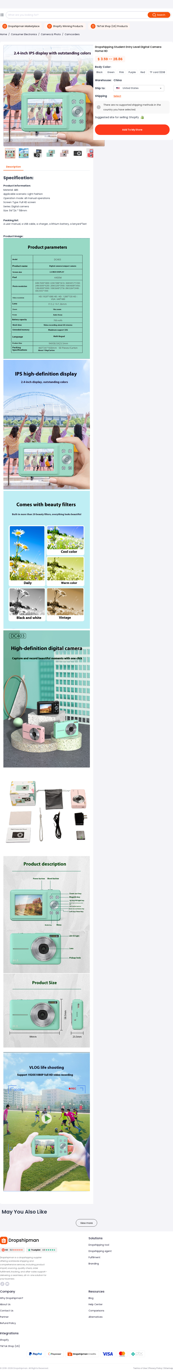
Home (3, 34)
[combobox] (134, 88)
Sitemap (168, 1368)
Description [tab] (13, 166)
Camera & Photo (51, 34)
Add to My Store (132, 129)
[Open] (160, 88)
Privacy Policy (155, 1368)
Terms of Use (140, 1368)
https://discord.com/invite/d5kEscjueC (7, 1284)
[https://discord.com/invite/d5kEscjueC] (7, 1284)
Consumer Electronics (24, 34)
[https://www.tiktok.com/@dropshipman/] (2, 1284)
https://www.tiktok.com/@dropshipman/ (2, 1284)
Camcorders (72, 34)
